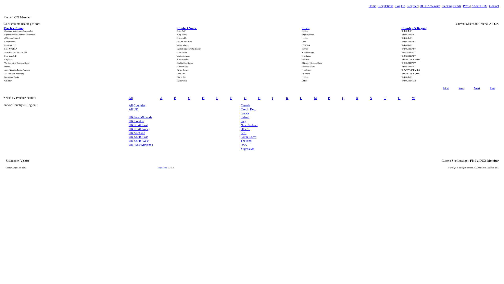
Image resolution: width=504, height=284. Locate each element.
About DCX (479, 6)
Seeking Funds (451, 6)
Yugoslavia (247, 148)
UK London (136, 121)
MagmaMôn (162, 168)
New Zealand (249, 125)
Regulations (385, 6)
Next (477, 88)
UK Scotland (137, 133)
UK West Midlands (141, 145)
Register (412, 6)
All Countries (137, 105)
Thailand (246, 141)
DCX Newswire (430, 6)
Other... (245, 129)
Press (466, 6)
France (245, 113)
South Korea (248, 137)
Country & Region (413, 28)
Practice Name (13, 28)
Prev (461, 88)
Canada (245, 105)
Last (492, 88)
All (131, 98)
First (446, 88)
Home (372, 6)
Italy (243, 121)
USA (244, 145)
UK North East (138, 125)
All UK (133, 109)
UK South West (138, 141)
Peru (243, 133)
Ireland (245, 117)
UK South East (138, 137)
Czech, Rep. (248, 109)
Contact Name (187, 28)
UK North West (138, 129)
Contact (494, 6)
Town (305, 28)
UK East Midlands (140, 117)
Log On (400, 6)
